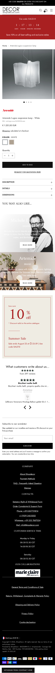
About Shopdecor (27, 474)
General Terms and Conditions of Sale (27, 587)
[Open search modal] (40, 10)
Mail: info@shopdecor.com (27, 525)
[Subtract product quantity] (4, 155)
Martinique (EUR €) (11, 638)
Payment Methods (27, 478)
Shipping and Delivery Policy (27, 604)
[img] (27, 370)
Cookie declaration (27, 622)
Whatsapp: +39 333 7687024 (27, 520)
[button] (24, 102)
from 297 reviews (27, 373)
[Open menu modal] (51, 10)
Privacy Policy (27, 613)
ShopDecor (20, 642)
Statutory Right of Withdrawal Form (27, 501)
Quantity (6, 150)
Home (4, 45)
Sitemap (27, 488)
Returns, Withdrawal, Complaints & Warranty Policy (27, 595)
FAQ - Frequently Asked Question (27, 483)
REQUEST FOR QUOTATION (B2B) (27, 172)
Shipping (6, 130)
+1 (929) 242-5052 (27, 515)
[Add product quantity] (12, 155)
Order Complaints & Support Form (27, 506)
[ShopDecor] (11, 10)
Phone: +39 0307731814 (27, 511)
